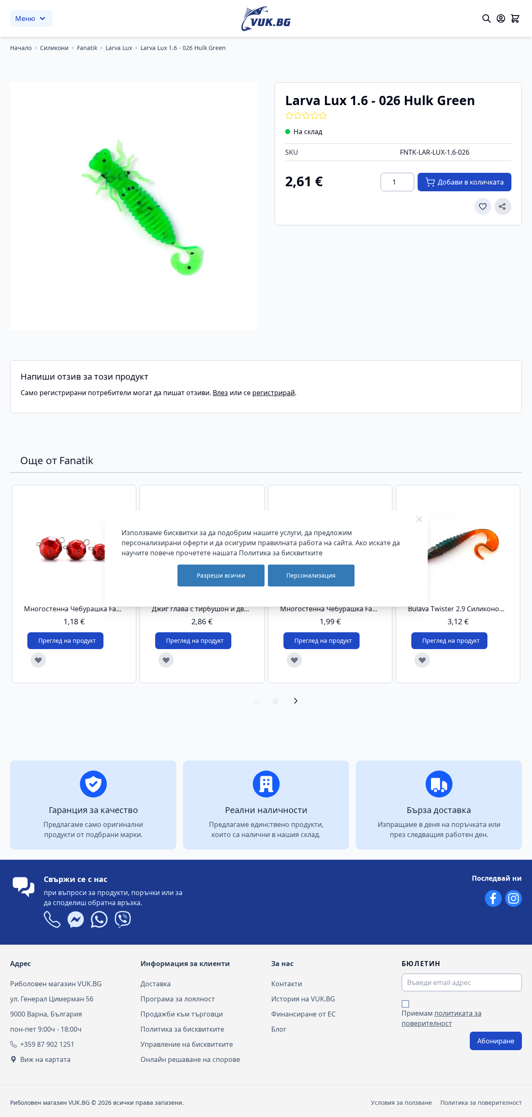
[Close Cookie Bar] (419, 519)
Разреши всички (221, 575)
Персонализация (311, 575)
